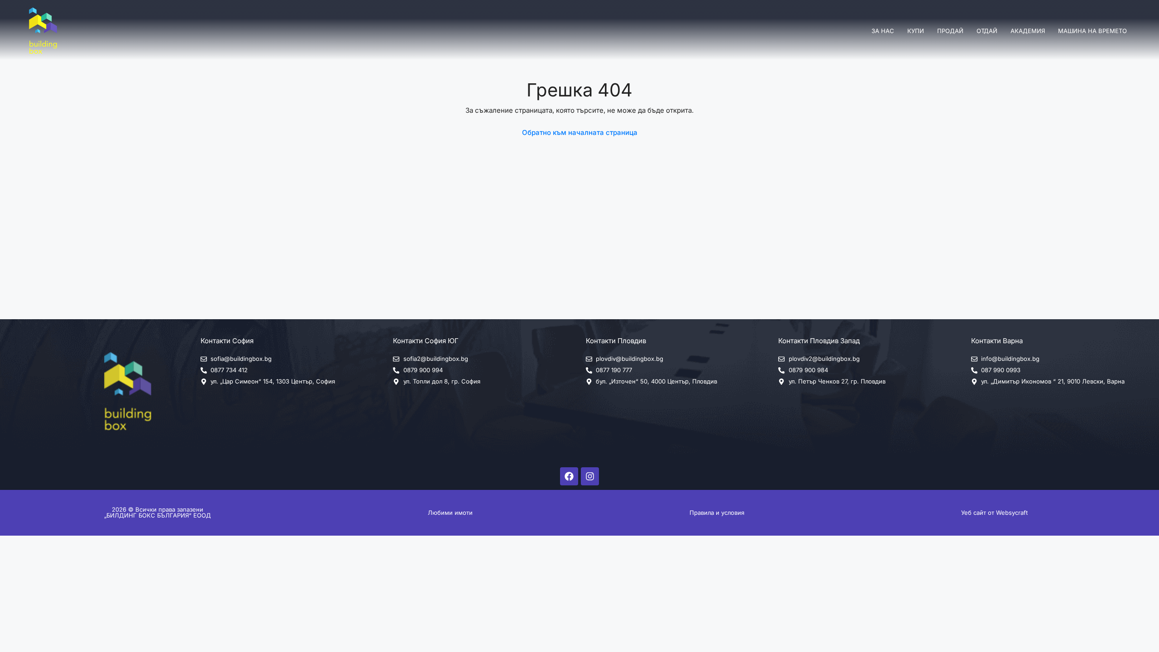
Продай (950, 30)
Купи (915, 30)
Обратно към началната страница (579, 132)
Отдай (987, 30)
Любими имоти (450, 512)
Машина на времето (1092, 30)
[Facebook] (569, 476)
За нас (883, 30)
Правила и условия (717, 512)
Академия (1028, 30)
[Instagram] (590, 476)
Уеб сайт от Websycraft (994, 512)
